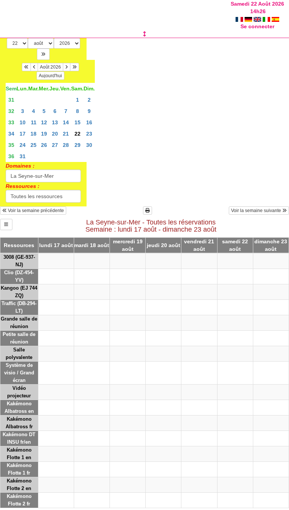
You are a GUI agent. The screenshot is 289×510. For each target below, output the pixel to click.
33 (11, 122)
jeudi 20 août (163, 245)
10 (23, 122)
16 (89, 122)
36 (11, 156)
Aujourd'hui (50, 75)
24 (23, 145)
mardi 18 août (91, 245)
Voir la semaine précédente (35, 210)
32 (11, 111)
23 (89, 134)
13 (55, 122)
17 (23, 134)
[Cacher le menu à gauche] (6, 224)
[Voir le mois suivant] (66, 67)
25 (33, 145)
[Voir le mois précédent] (34, 67)
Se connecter (257, 26)
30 (89, 145)
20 (55, 134)
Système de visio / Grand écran (19, 372)
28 (66, 145)
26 (44, 145)
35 (11, 145)
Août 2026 (50, 67)
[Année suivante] (74, 67)
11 (34, 122)
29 (78, 145)
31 (11, 100)
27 (55, 145)
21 (66, 134)
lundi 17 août (56, 245)
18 (33, 134)
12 (44, 122)
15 (78, 122)
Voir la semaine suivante (256, 210)
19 (44, 134)
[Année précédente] (26, 67)
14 (66, 122)
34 (11, 134)
